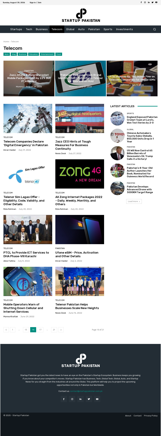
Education (33, 54)
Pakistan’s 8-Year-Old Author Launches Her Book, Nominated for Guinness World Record (140, 172)
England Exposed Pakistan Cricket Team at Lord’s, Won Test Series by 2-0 (142, 120)
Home (6, 41)
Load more (133, 201)
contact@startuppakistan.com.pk (86, 391)
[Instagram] (145, 2)
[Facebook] (141, 2)
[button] (154, 29)
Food (59, 54)
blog (14, 54)
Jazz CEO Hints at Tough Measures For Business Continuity (73, 145)
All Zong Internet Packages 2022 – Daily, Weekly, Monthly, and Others (78, 200)
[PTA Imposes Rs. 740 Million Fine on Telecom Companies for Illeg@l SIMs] (132, 78)
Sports (130, 113)
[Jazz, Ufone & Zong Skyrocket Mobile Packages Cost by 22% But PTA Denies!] (28, 78)
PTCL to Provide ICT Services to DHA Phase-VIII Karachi (26, 254)
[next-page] (61, 329)
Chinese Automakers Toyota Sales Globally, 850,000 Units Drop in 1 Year (140, 137)
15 (26, 329)
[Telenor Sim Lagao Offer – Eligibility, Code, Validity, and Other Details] (27, 174)
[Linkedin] (149, 2)
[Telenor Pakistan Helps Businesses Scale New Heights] (79, 281)
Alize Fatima (9, 261)
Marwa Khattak (10, 316)
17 (40, 329)
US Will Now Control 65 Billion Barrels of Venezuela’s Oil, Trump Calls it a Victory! (140, 154)
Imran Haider (9, 150)
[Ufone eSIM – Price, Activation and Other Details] (79, 229)
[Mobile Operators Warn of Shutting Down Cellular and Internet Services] (27, 281)
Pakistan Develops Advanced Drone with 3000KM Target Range (140, 189)
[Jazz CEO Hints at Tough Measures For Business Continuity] (79, 118)
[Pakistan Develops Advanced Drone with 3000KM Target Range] (117, 188)
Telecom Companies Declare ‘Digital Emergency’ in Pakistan (25, 143)
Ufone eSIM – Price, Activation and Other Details (76, 254)
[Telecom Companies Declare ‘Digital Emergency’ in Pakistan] (27, 118)
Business (22, 54)
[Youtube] (156, 2)
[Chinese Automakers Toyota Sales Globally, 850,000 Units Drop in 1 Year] (117, 136)
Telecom (80, 71)
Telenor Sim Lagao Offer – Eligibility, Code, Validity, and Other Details (23, 200)
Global (130, 129)
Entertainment (47, 54)
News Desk (60, 153)
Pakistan (29, 71)
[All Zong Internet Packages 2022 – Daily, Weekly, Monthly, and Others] (79, 174)
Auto (7, 54)
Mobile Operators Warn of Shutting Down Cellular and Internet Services (23, 308)
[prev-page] (6, 329)
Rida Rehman (9, 209)
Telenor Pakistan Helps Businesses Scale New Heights (77, 306)
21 (54, 329)
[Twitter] (152, 2)
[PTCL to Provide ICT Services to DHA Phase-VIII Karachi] (27, 229)
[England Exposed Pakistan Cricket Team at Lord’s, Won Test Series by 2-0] (117, 118)
